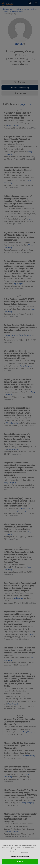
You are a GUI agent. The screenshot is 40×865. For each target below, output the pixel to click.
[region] (20, 852)
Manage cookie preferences (20, 856)
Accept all (20, 862)
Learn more (24, 852)
